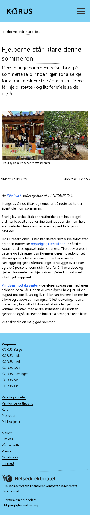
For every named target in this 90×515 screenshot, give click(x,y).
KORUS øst (10, 386)
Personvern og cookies (20, 500)
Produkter (9, 416)
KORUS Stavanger (15, 374)
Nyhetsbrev (10, 457)
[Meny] (80, 11)
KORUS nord (11, 362)
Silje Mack (14, 196)
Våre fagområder (14, 397)
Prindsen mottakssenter (20, 285)
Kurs (5, 410)
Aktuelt (7, 433)
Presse (6, 451)
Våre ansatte (11, 445)
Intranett (8, 464)
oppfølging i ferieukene (48, 244)
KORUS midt (11, 356)
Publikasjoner (11, 422)
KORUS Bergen (13, 350)
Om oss (7, 439)
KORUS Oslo (11, 368)
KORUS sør (10, 380)
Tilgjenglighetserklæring (20, 505)
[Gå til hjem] (19, 11)
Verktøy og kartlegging (17, 404)
